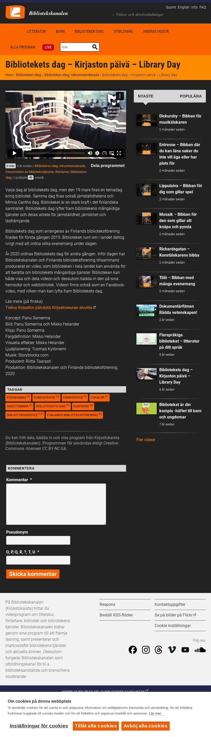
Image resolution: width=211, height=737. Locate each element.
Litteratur (36, 31)
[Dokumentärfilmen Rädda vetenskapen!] (146, 310)
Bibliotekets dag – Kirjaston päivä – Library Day (176, 376)
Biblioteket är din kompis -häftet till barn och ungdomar (180, 410)
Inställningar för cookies (39, 725)
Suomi (171, 7)
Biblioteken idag (89, 31)
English (183, 7)
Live (48, 47)
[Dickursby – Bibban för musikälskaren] (146, 120)
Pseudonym (17, 532)
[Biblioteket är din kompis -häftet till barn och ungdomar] (146, 408)
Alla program (22, 47)
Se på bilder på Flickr (173, 615)
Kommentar (19, 479)
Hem (13, 31)
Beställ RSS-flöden (116, 615)
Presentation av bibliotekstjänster (29, 172)
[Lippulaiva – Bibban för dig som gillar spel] (146, 189)
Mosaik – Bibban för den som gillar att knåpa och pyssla (178, 220)
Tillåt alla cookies (96, 725)
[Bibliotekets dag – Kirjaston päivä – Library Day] (146, 374)
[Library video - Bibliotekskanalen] (15, 12)
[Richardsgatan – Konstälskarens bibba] (146, 253)
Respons (107, 604)
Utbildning (123, 31)
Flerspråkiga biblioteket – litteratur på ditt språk (179, 341)
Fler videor (145, 439)
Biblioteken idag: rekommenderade (71, 75)
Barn (60, 31)
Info (194, 7)
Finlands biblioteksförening (74, 415)
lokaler (99, 397)
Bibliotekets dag (52, 406)
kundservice (46, 397)
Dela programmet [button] (108, 165)
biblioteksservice (25, 415)
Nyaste (145, 96)
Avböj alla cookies (146, 725)
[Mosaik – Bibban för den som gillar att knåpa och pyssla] (146, 218)
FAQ (202, 7)
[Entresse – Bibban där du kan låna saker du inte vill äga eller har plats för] (146, 149)
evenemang (18, 397)
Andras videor (156, 31)
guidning (83, 406)
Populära (191, 96)
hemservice (75, 397)
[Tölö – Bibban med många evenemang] (146, 282)
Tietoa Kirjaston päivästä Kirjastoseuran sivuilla (48, 307)
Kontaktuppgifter (170, 604)
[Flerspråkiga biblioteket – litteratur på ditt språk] (146, 339)
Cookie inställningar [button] (173, 625)
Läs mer (155, 713)
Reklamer (62, 172)
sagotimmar (19, 406)
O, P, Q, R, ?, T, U (22, 552)
